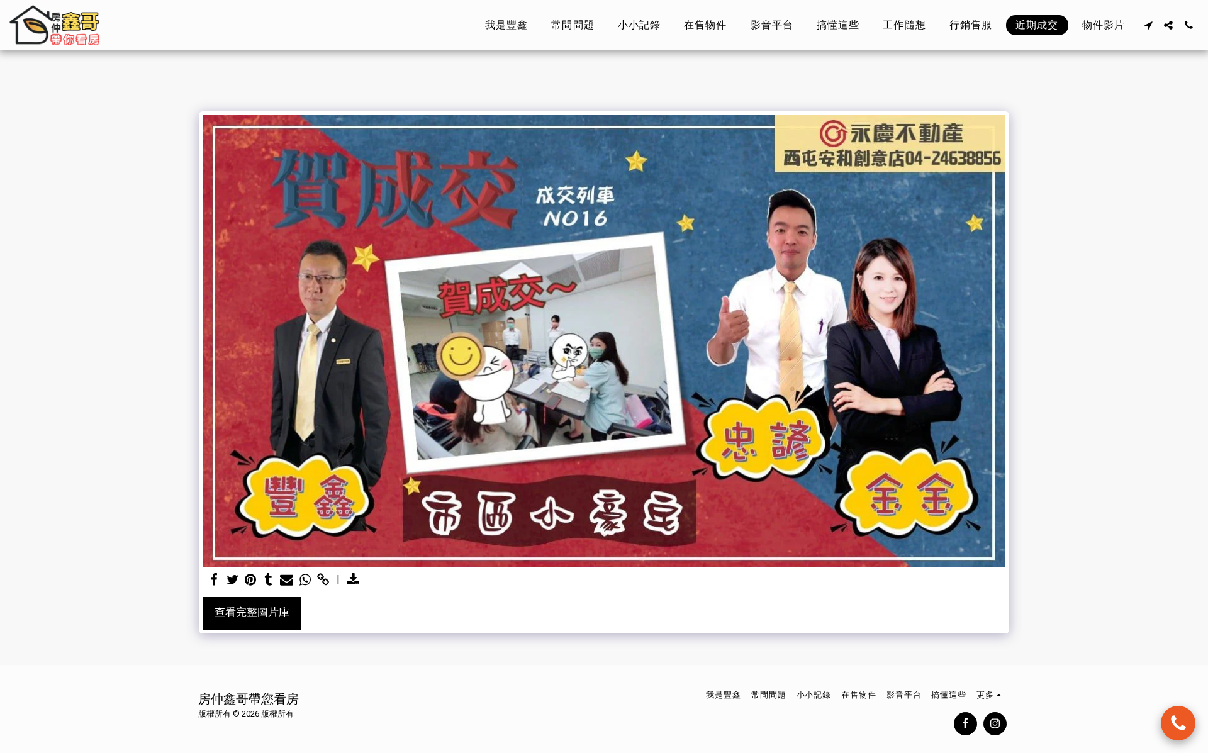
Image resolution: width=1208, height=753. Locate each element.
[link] (323, 580)
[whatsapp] (304, 580)
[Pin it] (250, 580)
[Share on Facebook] (214, 580)
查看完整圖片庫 (252, 612)
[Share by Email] (286, 580)
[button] (1148, 25)
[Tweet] (232, 580)
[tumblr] (268, 580)
